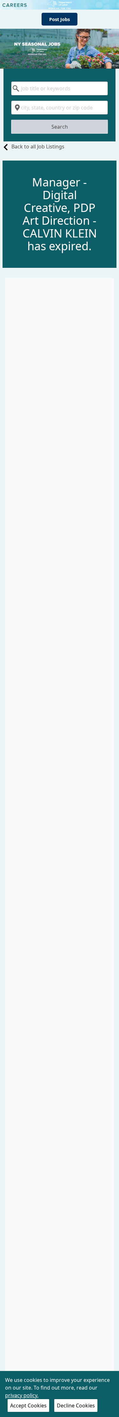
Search (59, 126)
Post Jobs (59, 19)
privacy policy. (21, 1395)
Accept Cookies (28, 1405)
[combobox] (59, 88)
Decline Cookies (76, 1405)
